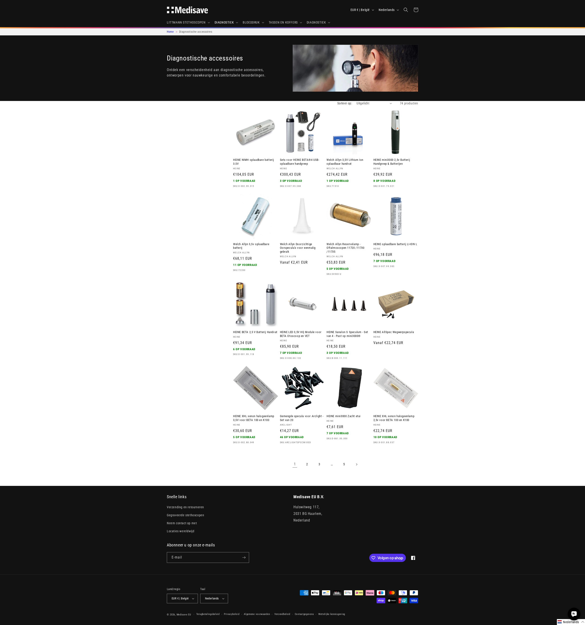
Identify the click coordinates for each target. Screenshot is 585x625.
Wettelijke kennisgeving (331, 614)
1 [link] (295, 464)
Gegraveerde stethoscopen (185, 515)
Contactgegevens (304, 614)
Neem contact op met (182, 523)
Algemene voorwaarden (257, 614)
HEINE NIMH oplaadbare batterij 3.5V (253, 161)
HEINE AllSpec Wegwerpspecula (393, 332)
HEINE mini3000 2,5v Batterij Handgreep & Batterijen (391, 161)
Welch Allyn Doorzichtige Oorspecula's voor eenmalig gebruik (298, 248)
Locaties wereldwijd (180, 531)
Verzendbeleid (282, 614)
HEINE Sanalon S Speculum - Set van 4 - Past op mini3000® (347, 334)
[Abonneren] (244, 557)
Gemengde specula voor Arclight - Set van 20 (302, 418)
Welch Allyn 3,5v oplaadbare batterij (251, 246)
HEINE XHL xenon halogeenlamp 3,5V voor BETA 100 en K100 (253, 418)
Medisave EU (184, 614)
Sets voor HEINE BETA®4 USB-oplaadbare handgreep (299, 161)
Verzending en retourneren (185, 507)
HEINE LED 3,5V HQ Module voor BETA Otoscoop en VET (301, 334)
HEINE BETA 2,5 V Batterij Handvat (255, 332)
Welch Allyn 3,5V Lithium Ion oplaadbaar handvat (345, 161)
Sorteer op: (344, 103)
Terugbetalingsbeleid (208, 614)
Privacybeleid (231, 614)
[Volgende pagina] (356, 464)
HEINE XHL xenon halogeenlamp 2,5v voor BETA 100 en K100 (394, 418)
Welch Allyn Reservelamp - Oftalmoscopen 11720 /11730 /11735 (345, 248)
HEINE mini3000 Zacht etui (344, 416)
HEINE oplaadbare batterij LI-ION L (395, 244)
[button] (188, 22)
